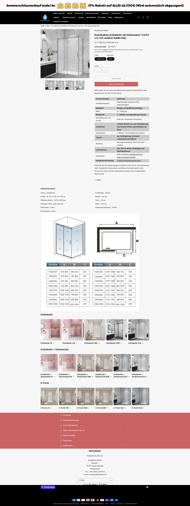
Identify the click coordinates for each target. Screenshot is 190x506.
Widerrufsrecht (85, 503)
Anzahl (97, 66)
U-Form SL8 (137, 408)
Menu (48, 26)
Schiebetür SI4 (69, 343)
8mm (111, 59)
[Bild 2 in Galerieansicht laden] (59, 85)
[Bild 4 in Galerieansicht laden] (80, 85)
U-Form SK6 (82, 408)
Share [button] (99, 180)
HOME (42, 26)
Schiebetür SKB (113, 343)
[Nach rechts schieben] (87, 85)
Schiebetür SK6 (90, 343)
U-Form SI (45, 408)
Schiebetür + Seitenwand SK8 (102, 375)
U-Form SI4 (64, 408)
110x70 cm (101, 59)
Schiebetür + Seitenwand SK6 (84, 375)
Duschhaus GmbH (62, 503)
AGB (107, 503)
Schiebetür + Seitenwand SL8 (139, 375)
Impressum (120, 503)
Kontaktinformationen (131, 503)
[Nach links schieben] (43, 85)
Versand (105, 49)
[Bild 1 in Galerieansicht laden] (49, 85)
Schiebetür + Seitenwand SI (47, 375)
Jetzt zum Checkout (116, 84)
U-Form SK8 (100, 408)
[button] (57, 17)
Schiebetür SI (46, 343)
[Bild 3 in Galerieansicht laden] (70, 85)
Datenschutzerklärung (97, 503)
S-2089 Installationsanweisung (129, 161)
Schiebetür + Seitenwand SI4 (65, 375)
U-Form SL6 (119, 408)
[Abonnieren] (110, 480)
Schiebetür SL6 (134, 343)
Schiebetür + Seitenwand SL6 (120, 375)
